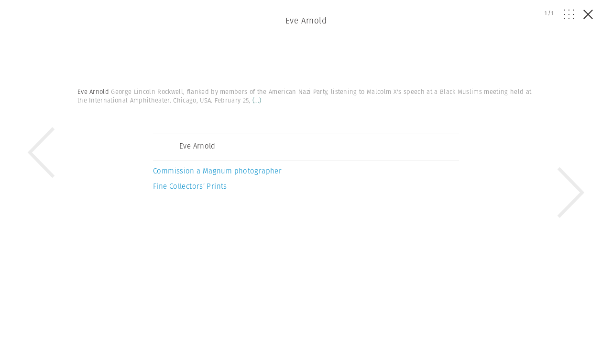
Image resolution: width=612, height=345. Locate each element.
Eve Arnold (306, 20)
